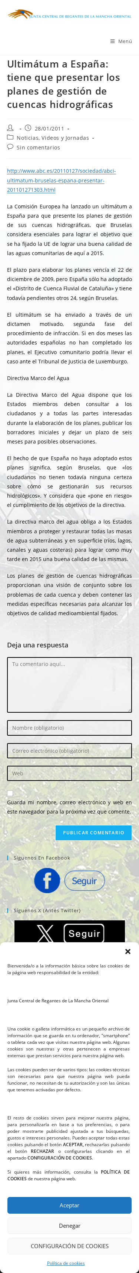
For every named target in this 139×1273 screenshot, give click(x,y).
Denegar (69, 1225)
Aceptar (69, 1205)
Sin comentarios (38, 147)
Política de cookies (66, 1263)
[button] (128, 951)
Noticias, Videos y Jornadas (53, 137)
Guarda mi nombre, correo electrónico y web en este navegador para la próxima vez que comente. (69, 807)
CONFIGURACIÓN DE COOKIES (70, 1246)
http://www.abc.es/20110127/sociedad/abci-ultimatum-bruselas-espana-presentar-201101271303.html (61, 180)
